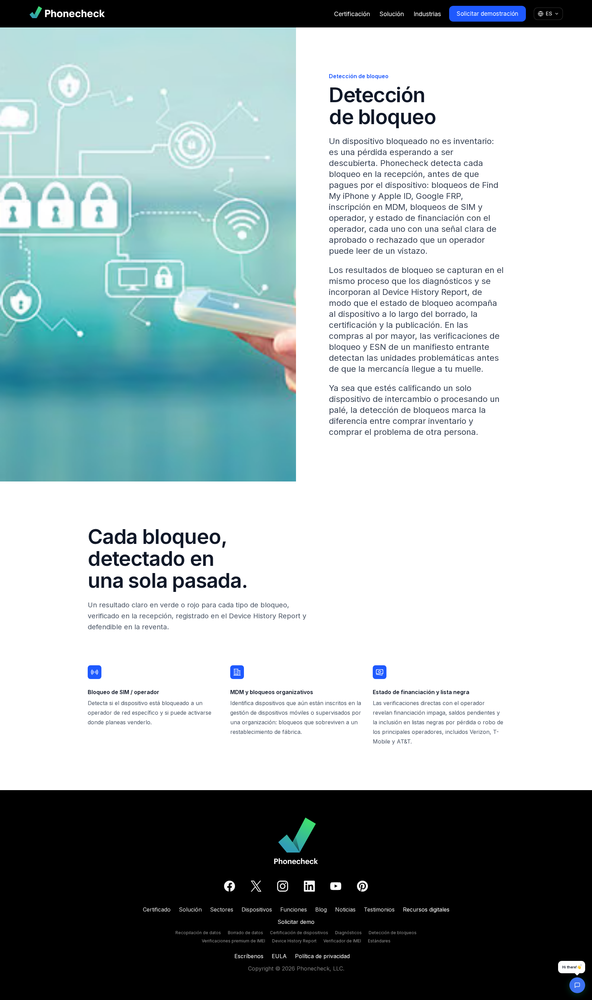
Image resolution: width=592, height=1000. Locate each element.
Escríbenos (248, 956)
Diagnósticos (348, 932)
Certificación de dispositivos (299, 932)
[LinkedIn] (309, 886)
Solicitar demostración (487, 13)
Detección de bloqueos (393, 932)
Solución (392, 13)
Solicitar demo (296, 921)
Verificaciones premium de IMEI (233, 940)
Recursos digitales (426, 909)
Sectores (221, 909)
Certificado (157, 909)
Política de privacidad (322, 956)
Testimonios (379, 909)
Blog (321, 909)
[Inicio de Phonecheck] (67, 13)
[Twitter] (256, 886)
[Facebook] (229, 886)
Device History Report (294, 940)
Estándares (379, 940)
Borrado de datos (245, 932)
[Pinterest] (362, 886)
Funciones (293, 909)
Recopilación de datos (198, 932)
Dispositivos (257, 909)
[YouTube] (335, 886)
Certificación (352, 13)
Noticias (345, 909)
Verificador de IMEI (342, 940)
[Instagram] (282, 886)
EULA (279, 956)
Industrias (427, 13)
